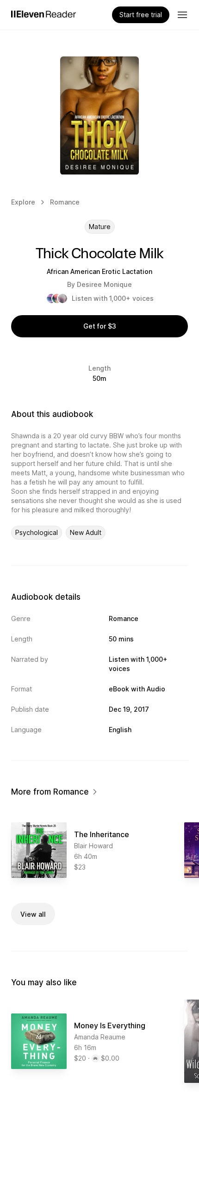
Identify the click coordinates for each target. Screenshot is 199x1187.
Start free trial (140, 15)
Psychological (36, 532)
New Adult (85, 532)
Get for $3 (99, 326)
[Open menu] (182, 15)
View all (33, 914)
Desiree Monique (104, 284)
